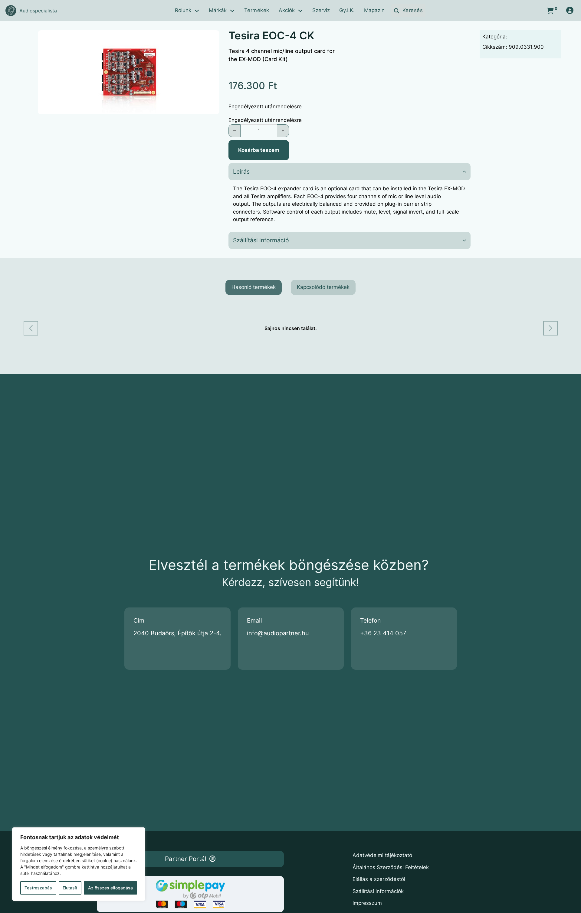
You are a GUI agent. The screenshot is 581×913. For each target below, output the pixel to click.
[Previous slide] (31, 328)
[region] (78, 864)
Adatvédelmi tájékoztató (382, 855)
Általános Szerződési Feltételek (391, 867)
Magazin (374, 10)
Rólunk (183, 10)
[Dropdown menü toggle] (196, 10)
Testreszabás (38, 887)
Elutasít (70, 887)
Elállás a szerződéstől (379, 879)
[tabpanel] (291, 328)
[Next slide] (550, 328)
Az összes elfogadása (110, 887)
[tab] (253, 287)
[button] (211, 38)
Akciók (287, 10)
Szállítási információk (378, 891)
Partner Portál (185, 858)
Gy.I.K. (347, 10)
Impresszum (367, 903)
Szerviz (321, 10)
